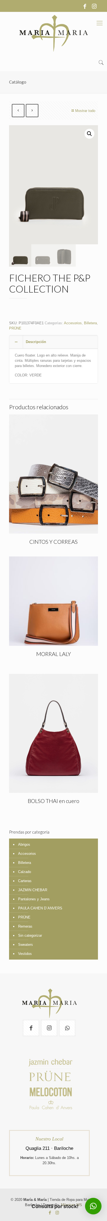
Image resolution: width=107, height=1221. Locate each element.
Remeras (25, 926)
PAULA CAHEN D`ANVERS (40, 908)
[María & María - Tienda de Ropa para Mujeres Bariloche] (53, 33)
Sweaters (25, 944)
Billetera (90, 323)
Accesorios (73, 323)
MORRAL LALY (53, 653)
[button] (89, 134)
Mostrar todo (85, 111)
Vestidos (25, 954)
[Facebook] (85, 6)
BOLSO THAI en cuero (53, 800)
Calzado (24, 872)
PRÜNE (15, 328)
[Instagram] (94, 6)
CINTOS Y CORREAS (53, 541)
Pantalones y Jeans (34, 899)
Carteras (25, 881)
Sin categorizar (30, 935)
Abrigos (24, 844)
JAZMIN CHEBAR (32, 890)
